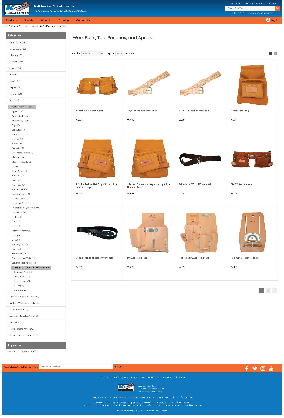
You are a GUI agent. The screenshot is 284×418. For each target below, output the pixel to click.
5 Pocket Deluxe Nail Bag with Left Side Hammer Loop (96, 186)
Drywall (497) (16, 62)
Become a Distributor (151, 377)
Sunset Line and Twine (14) (23, 258)
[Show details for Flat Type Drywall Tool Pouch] (200, 232)
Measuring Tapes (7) (21, 203)
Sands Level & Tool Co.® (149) (24, 296)
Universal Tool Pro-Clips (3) (24, 263)
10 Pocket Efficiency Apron (90, 110)
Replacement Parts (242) (22, 329)
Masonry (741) (16, 55)
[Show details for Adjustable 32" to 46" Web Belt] (200, 159)
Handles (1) (16, 180)
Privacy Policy (169, 377)
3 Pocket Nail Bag (240, 110)
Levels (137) (15, 81)
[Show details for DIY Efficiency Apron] (252, 159)
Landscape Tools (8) (21, 194)
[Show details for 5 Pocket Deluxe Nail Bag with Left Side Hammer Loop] (97, 159)
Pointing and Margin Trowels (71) (26, 208)
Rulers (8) (16, 226)
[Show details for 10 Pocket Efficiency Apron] (97, 85)
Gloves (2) (16, 166)
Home (5, 26)
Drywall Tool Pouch (137, 258)
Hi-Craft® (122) (17, 322)
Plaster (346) (16, 68)
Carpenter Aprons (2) (23, 272)
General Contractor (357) (22, 106)
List (275, 53)
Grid (270, 53)
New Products (29, 351)
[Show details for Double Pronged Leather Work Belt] (97, 232)
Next (274, 290)
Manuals (247, 3)
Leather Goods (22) (20, 199)
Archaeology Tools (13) (22, 121)
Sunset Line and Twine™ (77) (23, 335)
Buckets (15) (17, 143)
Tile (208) (14, 100)
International (259, 3)
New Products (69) (19, 42)
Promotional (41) (19, 212)
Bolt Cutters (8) (18, 130)
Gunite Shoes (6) (19, 171)
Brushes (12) (17, 139)
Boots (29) (16, 134)
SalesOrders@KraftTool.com (261, 13)
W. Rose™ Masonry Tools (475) (25, 303)
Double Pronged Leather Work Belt (94, 258)
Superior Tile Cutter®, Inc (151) (24, 316)
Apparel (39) (17, 111)
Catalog (64, 20)
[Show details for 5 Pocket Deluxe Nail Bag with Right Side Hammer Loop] (148, 159)
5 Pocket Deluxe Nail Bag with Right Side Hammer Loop (148, 186)
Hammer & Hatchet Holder (245, 258)
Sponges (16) (17, 249)
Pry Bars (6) (17, 217)
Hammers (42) (18, 176)
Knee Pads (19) (18, 185)
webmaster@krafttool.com (178, 403)
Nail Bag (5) (19, 286)
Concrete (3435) (18, 49)
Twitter (254, 368)
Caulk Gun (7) (18, 148)
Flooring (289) (16, 94)
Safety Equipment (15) (21, 231)
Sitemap (182, 377)
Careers (124, 377)
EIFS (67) (14, 74)
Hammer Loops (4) (22, 281)
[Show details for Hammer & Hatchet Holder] (252, 232)
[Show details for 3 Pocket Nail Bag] (252, 85)
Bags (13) (16, 125)
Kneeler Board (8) (20, 189)
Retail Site (272, 3)
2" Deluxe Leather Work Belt (194, 110)
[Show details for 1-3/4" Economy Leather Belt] (148, 85)
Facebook (246, 368)
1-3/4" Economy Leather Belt (142, 110)
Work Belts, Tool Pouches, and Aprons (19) (30, 267)
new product (13, 351)
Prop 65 (134, 377)
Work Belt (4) (20, 290)
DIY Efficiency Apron (241, 184)
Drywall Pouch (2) (22, 277)
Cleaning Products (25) (22, 162)
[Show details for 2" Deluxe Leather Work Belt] (200, 85)
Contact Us (83, 20)
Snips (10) (16, 240)
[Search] (277, 8)
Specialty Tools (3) (20, 244)
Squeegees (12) (19, 254)
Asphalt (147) (16, 87)
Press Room (235, 3)
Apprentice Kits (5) (20, 116)
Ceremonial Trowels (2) (22, 153)
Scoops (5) (17, 235)
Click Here (163, 411)
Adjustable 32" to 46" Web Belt (195, 184)
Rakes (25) (16, 221)
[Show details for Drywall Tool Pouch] (148, 232)
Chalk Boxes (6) (19, 157)
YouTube (271, 368)
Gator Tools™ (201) (19, 309)
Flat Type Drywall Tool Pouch (194, 258)
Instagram (263, 368)
